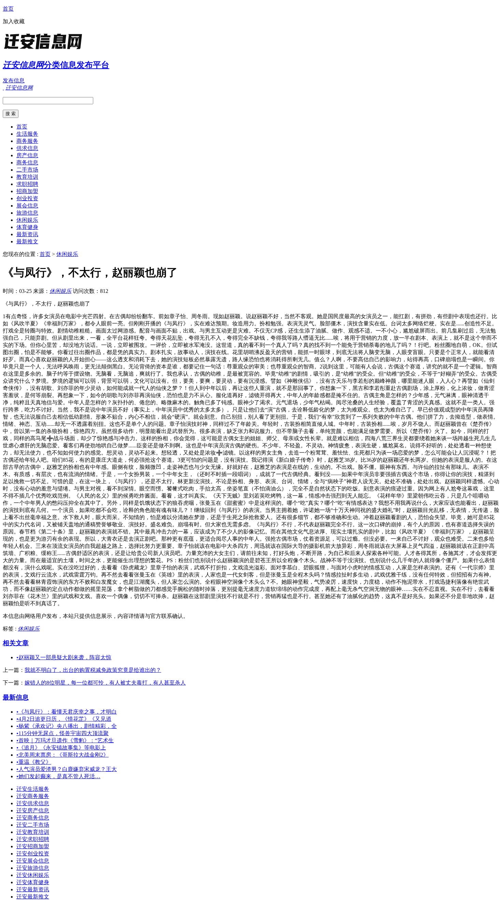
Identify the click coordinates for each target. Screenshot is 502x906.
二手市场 (27, 170)
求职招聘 (27, 184)
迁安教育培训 (32, 832)
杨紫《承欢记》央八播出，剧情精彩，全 (66, 726)
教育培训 (27, 177)
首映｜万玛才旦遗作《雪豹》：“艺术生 (65, 740)
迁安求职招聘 (32, 839)
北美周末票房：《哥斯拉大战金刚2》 (62, 755)
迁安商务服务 (32, 796)
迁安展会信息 (32, 861)
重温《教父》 (33, 762)
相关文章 (16, 643)
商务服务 (27, 141)
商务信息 (27, 162)
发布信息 (14, 80)
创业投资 (27, 198)
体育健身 (27, 227)
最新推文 (27, 241)
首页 (8, 9)
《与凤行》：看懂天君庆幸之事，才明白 (66, 712)
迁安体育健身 (32, 882)
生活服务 (27, 134)
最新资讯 (27, 234)
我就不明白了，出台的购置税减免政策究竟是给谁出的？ (93, 670)
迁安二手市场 (32, 825)
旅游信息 (27, 213)
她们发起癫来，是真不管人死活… (58, 776)
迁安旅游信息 (32, 868)
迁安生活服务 (32, 789)
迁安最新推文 (32, 897)
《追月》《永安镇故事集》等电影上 (61, 748)
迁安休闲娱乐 (32, 875)
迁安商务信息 (32, 818)
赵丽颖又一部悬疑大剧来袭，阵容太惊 (63, 657)
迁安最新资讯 (32, 889)
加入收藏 (14, 21)
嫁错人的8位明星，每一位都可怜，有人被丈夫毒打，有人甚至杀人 (105, 683)
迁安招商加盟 (32, 846)
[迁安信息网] (45, 49)
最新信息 (16, 697)
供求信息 (27, 148)
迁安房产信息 (32, 810)
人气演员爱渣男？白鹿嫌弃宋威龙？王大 (66, 769)
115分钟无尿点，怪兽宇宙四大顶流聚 (62, 733)
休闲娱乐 (27, 220)
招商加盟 (27, 191)
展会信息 (27, 205)
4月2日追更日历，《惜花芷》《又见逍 (63, 719)
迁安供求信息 (32, 803)
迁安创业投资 (32, 853)
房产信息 (27, 155)
